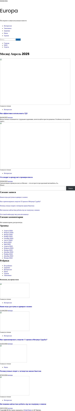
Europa (9, 10)
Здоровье (7, 31)
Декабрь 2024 (8, 252)
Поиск (2, 185)
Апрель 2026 (8, 230)
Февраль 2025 (8, 248)
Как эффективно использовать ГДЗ (13, 113)
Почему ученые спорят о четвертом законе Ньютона (17, 206)
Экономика (7, 28)
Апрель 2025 (8, 246)
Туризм (6, 36)
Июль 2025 (8, 242)
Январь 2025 (8, 250)
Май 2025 (7, 244)
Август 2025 (8, 240)
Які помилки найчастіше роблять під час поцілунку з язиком (20, 210)
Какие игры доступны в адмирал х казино (14, 197)
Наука (6, 33)
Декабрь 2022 (8, 256)
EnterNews (28, 410)
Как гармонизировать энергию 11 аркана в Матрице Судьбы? (20, 201)
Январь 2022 (8, 258)
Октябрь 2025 (8, 238)
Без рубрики (8, 265)
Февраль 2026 (8, 232)
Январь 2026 (8, 234)
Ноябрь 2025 (8, 236)
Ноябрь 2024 (8, 254)
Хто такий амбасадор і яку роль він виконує (14, 214)
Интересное (8, 26)
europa (10, 117)
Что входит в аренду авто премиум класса (16, 177)
